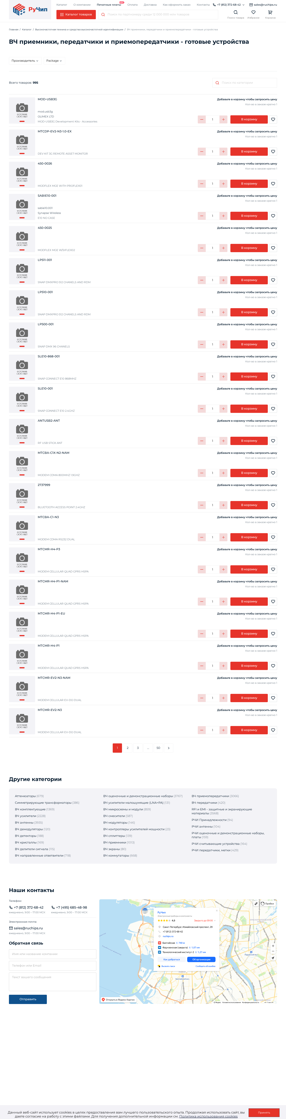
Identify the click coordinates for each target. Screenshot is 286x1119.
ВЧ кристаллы (26, 842)
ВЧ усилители (25, 816)
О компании (82, 4)
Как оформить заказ (177, 4)
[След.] (168, 748)
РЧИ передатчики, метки (211, 850)
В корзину (249, 119)
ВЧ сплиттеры (114, 836)
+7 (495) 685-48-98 (71, 907)
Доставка (150, 4)
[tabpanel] (22, 110)
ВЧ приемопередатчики (210, 796)
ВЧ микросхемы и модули (123, 809)
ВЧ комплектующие (30, 809)
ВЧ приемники (114, 842)
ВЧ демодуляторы (29, 829)
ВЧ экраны (111, 849)
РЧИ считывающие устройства (216, 844)
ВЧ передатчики (204, 803)
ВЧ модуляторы (115, 822)
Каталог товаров (78, 14)
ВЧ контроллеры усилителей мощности (134, 829)
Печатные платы (109, 4)
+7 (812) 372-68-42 (229, 4)
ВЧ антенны (24, 822)
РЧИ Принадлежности (209, 820)
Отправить (28, 999)
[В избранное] (273, 119)
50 (158, 748)
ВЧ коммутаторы (116, 855)
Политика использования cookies (208, 1116)
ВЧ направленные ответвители (39, 855)
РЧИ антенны (202, 826)
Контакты (203, 4)
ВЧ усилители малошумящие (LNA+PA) (133, 803)
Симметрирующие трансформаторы (43, 803)
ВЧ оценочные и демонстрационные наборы (138, 796)
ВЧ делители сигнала (31, 849)
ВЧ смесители (114, 816)
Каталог (61, 4)
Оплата (132, 4)
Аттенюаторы (25, 796)
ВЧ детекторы (25, 836)
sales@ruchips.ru (265, 4)
